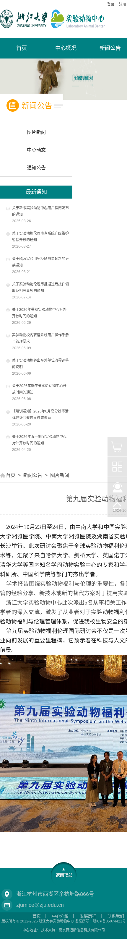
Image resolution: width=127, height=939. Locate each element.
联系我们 (116, 916)
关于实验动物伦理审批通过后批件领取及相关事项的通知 (40, 290)
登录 (110, 4)
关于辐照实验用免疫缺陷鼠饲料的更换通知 (40, 265)
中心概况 (65, 48)
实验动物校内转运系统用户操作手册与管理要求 (40, 341)
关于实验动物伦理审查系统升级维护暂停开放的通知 (40, 239)
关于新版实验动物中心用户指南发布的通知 (40, 214)
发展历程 (88, 916)
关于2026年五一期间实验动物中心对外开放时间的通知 (39, 443)
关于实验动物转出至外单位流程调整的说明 (40, 367)
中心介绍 (60, 916)
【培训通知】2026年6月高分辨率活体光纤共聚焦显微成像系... (40, 417)
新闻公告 (32, 475)
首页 (10, 475)
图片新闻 (36, 132)
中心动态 (36, 149)
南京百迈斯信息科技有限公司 (82, 930)
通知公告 (36, 167)
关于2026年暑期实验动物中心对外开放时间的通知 (39, 316)
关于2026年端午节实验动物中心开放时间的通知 (39, 392)
